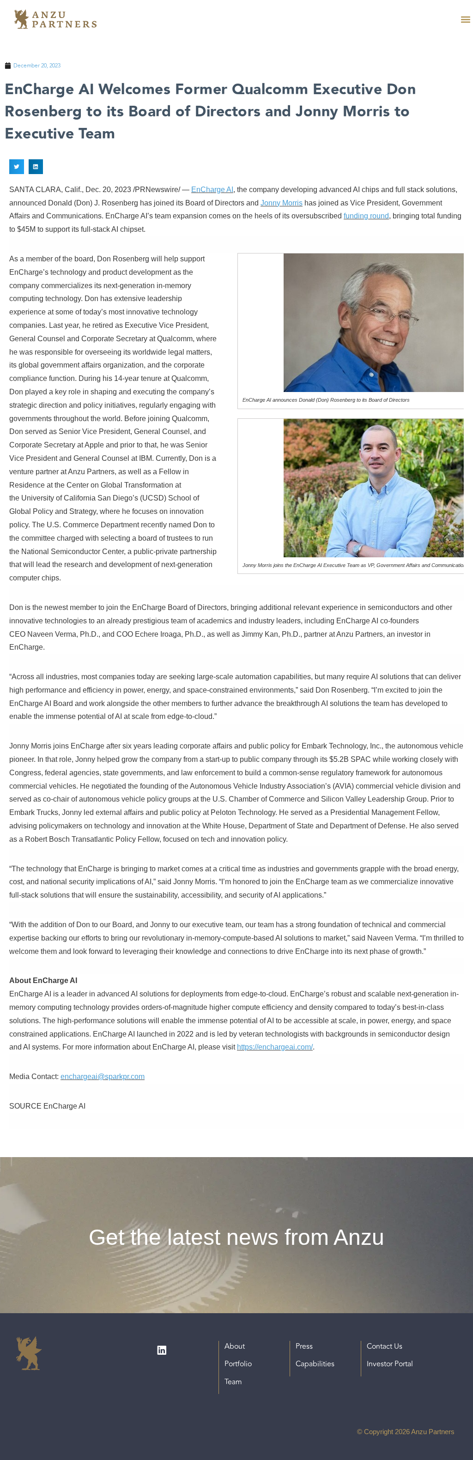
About (234, 1346)
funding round (366, 216)
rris (297, 203)
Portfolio (238, 1364)
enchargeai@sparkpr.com (103, 1076)
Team (233, 1382)
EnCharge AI (212, 189)
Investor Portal (390, 1364)
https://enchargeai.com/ (275, 1047)
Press (304, 1346)
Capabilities (315, 1364)
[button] (465, 19)
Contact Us (384, 1346)
